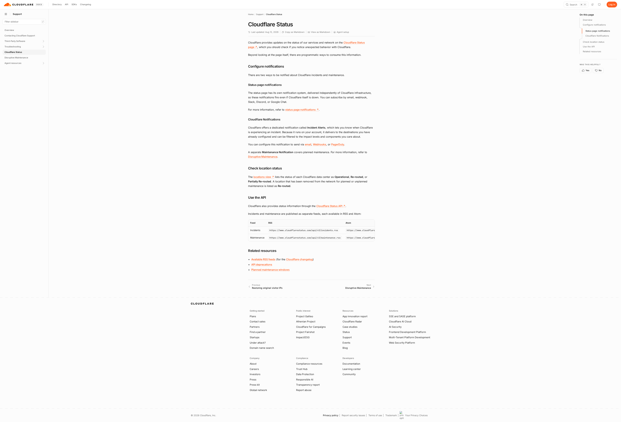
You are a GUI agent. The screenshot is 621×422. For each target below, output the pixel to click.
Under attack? (258, 342)
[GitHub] (592, 4)
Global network (258, 390)
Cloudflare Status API (330, 206)
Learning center (352, 369)
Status (346, 332)
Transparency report (308, 384)
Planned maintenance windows (270, 269)
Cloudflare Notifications (597, 35)
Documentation (351, 363)
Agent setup (343, 32)
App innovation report (355, 316)
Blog (345, 347)
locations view (263, 177)
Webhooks (319, 144)
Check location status (593, 42)
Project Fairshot (305, 332)
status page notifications (302, 109)
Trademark (391, 415)
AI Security (395, 326)
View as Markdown (320, 32)
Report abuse (303, 390)
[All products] (6, 14)
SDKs (74, 4)
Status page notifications (597, 31)
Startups (254, 337)
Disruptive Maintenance (262, 156)
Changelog (85, 4)
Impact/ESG (303, 337)
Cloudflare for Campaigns (311, 326)
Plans (253, 316)
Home (251, 14)
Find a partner (258, 332)
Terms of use (375, 415)
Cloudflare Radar (352, 321)
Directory (57, 4)
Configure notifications (594, 24)
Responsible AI (304, 379)
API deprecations (261, 264)
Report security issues (353, 415)
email (308, 144)
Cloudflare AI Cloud (400, 321)
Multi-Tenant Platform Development (409, 337)
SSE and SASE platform (402, 316)
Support (259, 14)
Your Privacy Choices (416, 415)
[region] (311, 230)
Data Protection (305, 374)
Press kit (255, 384)
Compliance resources (309, 363)
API (66, 4)
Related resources (592, 51)
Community (349, 374)
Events (346, 342)
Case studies (350, 326)
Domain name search (262, 347)
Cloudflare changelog (299, 259)
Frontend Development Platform (407, 332)
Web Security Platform (402, 342)
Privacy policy (330, 415)
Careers (254, 369)
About (253, 363)
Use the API (589, 46)
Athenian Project (305, 321)
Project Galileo (304, 316)
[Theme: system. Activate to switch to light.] (599, 4)
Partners (255, 326)
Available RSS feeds (263, 259)
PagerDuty (337, 144)
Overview (587, 20)
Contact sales (257, 321)
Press (253, 379)
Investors (255, 374)
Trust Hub (301, 369)
